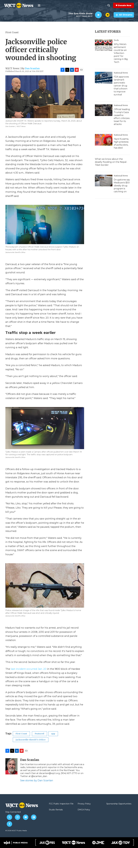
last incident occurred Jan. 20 (28, 668)
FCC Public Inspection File (61, 804)
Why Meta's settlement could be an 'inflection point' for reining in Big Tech (121, 53)
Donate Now (124, 5)
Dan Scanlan (32, 68)
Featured (39, 733)
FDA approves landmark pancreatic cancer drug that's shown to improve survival (121, 85)
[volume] (108, 15)
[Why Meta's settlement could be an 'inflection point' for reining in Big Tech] (103, 45)
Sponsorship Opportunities (118, 804)
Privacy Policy (84, 804)
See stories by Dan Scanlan (36, 780)
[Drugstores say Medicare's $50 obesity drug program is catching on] (103, 180)
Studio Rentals (56, 810)
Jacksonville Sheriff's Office (31, 739)
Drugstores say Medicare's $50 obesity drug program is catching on (122, 185)
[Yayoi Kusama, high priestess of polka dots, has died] (103, 140)
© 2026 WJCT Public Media (16, 831)
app (53, 733)
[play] (98, 14)
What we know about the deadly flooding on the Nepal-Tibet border (111, 162)
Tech (116, 40)
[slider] (103, 14)
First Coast (12, 32)
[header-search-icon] (108, 5)
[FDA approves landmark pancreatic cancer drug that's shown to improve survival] (103, 77)
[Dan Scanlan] (11, 766)
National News (121, 73)
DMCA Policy (84, 810)
